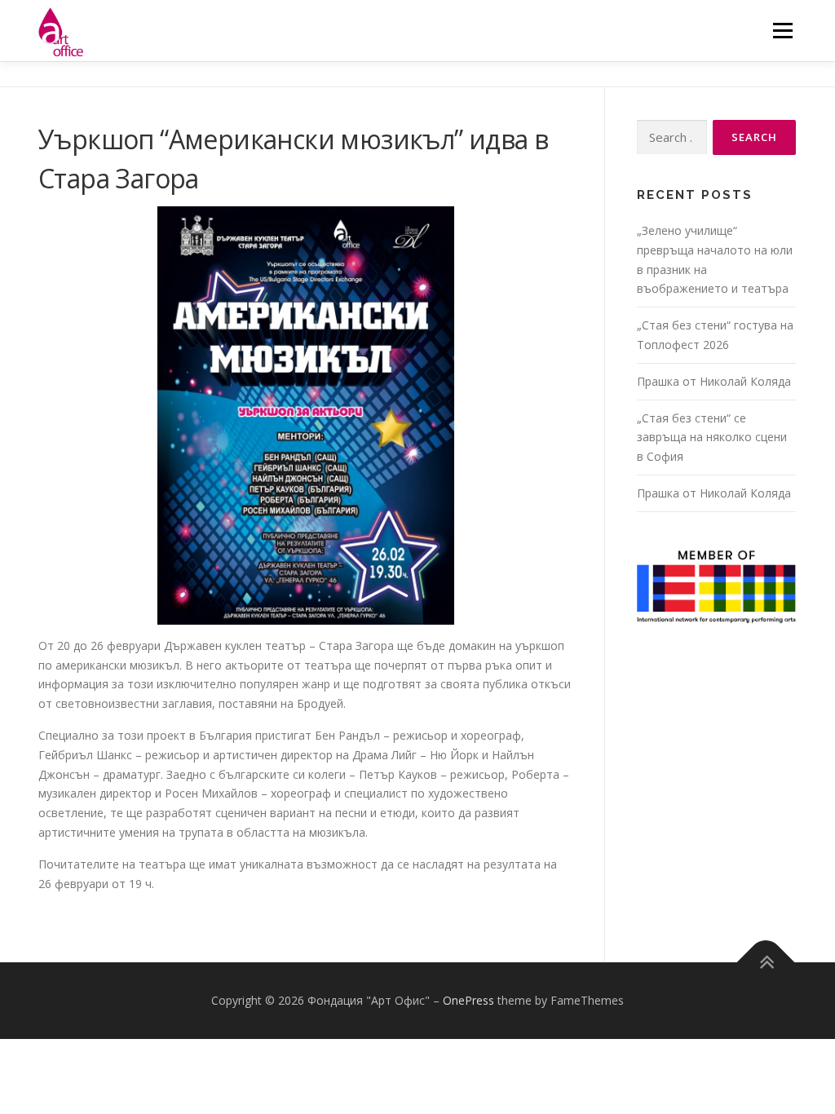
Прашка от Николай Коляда (714, 381)
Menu (782, 30)
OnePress (468, 1000)
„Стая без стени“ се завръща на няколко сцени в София (712, 437)
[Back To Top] (766, 963)
